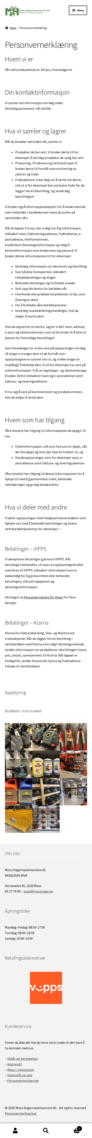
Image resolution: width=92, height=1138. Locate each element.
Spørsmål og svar (20, 1075)
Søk (46, 1130)
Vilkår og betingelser (22, 1058)
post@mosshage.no (38, 891)
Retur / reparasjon (20, 1070)
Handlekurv (70, 1127)
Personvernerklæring (23, 1080)
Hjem (13, 28)
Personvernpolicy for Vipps (43, 597)
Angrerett (14, 1064)
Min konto (15, 1130)
